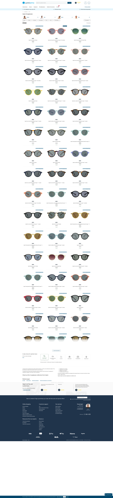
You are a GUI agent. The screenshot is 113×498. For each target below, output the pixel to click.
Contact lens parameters (26, 421)
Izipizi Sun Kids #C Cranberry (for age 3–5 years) (33, 307)
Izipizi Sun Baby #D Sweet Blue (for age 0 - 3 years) (56, 245)
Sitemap (40, 429)
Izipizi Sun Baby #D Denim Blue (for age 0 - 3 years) (56, 286)
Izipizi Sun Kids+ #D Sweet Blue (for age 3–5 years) (56, 121)
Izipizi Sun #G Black (80, 245)
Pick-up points (25, 410)
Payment (24, 409)
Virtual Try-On (109, 494)
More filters (56, 20)
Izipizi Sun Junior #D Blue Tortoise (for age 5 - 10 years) (56, 60)
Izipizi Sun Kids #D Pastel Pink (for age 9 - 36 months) (56, 40)
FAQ (39, 406)
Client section (41, 410)
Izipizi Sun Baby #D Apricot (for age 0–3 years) (80, 286)
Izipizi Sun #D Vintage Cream (56, 266)
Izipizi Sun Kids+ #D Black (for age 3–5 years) (56, 80)
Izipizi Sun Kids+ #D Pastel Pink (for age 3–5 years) (80, 80)
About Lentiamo (41, 421)
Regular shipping (58, 406)
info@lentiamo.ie (80, 409)
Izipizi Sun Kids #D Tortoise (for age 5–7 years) (80, 182)
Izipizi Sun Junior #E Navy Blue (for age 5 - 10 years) (56, 327)
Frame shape (41, 20)
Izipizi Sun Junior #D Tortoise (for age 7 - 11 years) (56, 182)
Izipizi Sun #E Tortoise (32, 141)
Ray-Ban (24, 380)
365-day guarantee (42, 409)
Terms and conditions (26, 413)
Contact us (40, 428)
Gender (24, 20)
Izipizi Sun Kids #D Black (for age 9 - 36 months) (33, 80)
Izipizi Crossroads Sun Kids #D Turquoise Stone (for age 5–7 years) (33, 287)
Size (50, 20)
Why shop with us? (42, 426)
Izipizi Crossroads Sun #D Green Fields (80, 40)
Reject (67, 496)
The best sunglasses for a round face (45, 380)
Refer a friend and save (58, 410)
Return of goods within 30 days (43, 407)
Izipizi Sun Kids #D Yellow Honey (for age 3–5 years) (56, 307)
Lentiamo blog (41, 425)
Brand (29, 20)
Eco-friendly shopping (58, 413)
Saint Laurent (28, 380)
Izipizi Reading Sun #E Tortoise (33, 327)
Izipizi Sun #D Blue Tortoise (33, 40)
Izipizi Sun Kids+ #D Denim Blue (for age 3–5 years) (33, 60)
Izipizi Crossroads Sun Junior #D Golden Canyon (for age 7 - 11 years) (80, 224)
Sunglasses (25, 11)
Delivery (24, 407)
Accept (64, 496)
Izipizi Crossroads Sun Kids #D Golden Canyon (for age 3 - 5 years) (33, 245)
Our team (40, 422)
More (23, 357)
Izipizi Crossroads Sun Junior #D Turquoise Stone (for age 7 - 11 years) (56, 203)
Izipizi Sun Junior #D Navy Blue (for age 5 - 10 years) (33, 121)
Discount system (58, 409)
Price (46, 20)
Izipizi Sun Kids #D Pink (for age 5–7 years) (80, 327)
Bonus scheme (57, 407)
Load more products (56, 350)
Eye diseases (24, 422)
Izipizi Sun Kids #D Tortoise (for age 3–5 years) (80, 121)
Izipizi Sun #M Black (80, 307)
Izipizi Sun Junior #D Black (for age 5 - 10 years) (80, 266)
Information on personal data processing (29, 416)
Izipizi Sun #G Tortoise (32, 162)
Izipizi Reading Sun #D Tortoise (33, 266)
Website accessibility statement (27, 414)
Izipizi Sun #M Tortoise (56, 162)
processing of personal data (79, 399)
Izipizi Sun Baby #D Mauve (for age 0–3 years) (80, 162)
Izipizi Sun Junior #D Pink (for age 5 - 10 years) (80, 60)
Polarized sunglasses (35, 380)
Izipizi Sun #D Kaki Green (56, 141)
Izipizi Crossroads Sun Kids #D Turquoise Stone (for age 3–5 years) (80, 142)
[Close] (111, 493)
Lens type (34, 20)
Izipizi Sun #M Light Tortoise (56, 224)
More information (59, 496)
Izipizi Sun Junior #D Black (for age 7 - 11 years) (32, 224)
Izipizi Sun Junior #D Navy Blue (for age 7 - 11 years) (33, 182)
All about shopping (25, 406)
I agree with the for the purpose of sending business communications (80, 399)
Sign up (89, 397)
